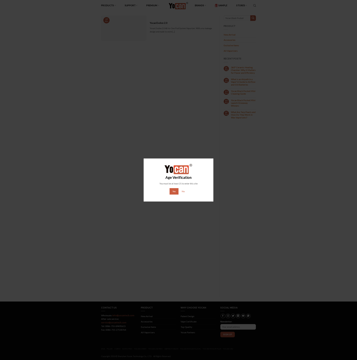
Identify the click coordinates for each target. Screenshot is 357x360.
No (183, 191)
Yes (174, 191)
